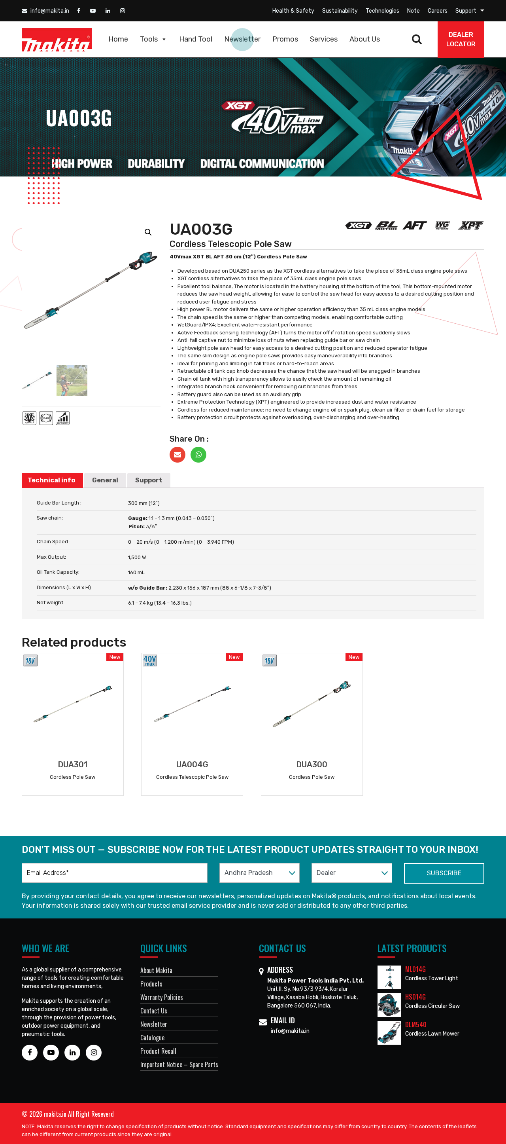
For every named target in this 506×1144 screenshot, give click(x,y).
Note (413, 11)
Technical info (51, 480)
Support (465, 11)
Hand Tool (195, 39)
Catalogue (152, 1037)
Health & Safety (293, 11)
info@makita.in (49, 11)
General (105, 480)
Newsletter (242, 39)
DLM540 (416, 1024)
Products (151, 983)
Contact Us (153, 1010)
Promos (285, 39)
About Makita (156, 970)
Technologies (382, 11)
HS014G (415, 997)
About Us (364, 39)
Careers (437, 11)
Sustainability (340, 11)
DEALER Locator (461, 39)
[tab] (51, 480)
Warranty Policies (161, 997)
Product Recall (158, 1051)
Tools (149, 39)
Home (118, 39)
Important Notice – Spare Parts (179, 1064)
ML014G (415, 969)
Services (324, 39)
